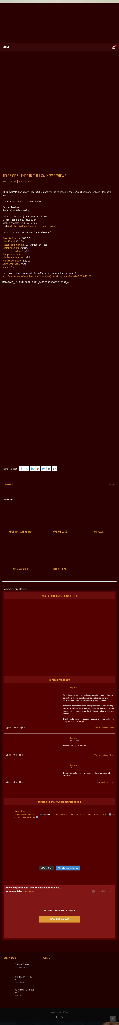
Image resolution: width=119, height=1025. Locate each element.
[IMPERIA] (59, 23)
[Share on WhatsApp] (54, 468)
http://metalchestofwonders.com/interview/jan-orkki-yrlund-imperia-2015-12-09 (46, 276)
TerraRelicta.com (11, 238)
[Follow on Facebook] (56, 1017)
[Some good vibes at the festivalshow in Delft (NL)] (22, 832)
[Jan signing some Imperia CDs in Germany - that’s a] (22, 853)
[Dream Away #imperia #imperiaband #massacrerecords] (97, 853)
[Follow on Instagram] (62, 1017)
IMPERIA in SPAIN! (20, 569)
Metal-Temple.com (12, 244)
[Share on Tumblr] (49, 468)
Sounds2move (10, 266)
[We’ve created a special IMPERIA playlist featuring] (59, 832)
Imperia (73, 687)
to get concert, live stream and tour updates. (33, 887)
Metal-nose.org (10, 247)
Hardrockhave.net (12, 260)
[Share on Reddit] (43, 468)
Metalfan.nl (8, 241)
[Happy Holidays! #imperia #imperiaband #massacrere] (59, 853)
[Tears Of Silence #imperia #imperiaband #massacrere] (97, 832)
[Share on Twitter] (27, 468)
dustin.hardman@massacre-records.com (32, 226)
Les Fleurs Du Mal (11, 251)
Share (112, 728)
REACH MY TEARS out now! (20, 531)
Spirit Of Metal (10, 263)
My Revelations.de (12, 257)
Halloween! (98, 531)
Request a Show (59, 919)
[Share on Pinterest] (38, 468)
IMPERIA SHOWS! (59, 569)
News (21, 182)
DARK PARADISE (60, 531)
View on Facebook (101, 728)
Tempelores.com (11, 254)
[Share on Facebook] (21, 468)
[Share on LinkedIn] (32, 468)
